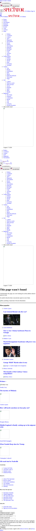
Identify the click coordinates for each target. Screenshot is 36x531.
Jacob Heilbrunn (7, 327)
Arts (8, 68)
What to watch (10, 83)
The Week (9, 95)
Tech (8, 38)
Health (8, 92)
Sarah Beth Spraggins (5, 441)
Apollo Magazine (8, 494)
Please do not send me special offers (11, 525)
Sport (8, 89)
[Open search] (1, 161)
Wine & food (10, 84)
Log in (12, 513)
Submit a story (7, 471)
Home (5, 19)
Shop (4, 31)
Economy (9, 63)
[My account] (1, 13)
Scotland (9, 65)
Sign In (33, 11)
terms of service (24, 528)
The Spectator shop (8, 495)
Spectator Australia (8, 493)
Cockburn (9, 35)
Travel (8, 86)
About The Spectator (8, 479)
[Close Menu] (1, 163)
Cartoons (9, 104)
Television (9, 77)
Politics (9, 34)
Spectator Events (7, 498)
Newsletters (6, 22)
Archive (5, 29)
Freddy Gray (3, 387)
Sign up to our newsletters (10, 508)
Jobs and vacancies (8, 485)
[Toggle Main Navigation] (1, 10)
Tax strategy (6, 483)
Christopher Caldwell (5, 458)
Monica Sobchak (7, 368)
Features (9, 96)
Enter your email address (6, 514)
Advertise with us (8, 469)
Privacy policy (7, 480)
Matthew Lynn (7, 338)
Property (9, 87)
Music (8, 74)
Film (8, 72)
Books (8, 69)
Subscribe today (7, 506)
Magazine (9, 40)
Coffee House (7, 56)
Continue (3, 527)
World (8, 60)
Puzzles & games (11, 105)
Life (4, 80)
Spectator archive (7, 497)
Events (5, 27)
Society (9, 59)
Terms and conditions (9, 482)
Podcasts (5, 24)
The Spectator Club (8, 500)
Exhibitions (10, 71)
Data (8, 62)
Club (4, 28)
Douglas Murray (4, 422)
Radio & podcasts (11, 75)
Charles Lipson (7, 308)
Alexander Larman (8, 359)
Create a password (5, 517)
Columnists (10, 98)
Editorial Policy (7, 472)
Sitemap (5, 486)
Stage (8, 78)
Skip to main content (5, 0)
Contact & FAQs (7, 468)
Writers (5, 21)
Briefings (5, 25)
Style (8, 90)
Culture (9, 37)
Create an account (5, 513)
